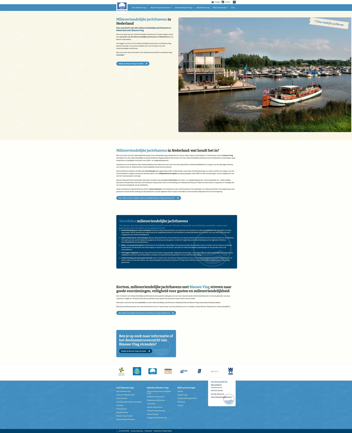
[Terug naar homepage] (122, 6)
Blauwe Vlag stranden (124, 416)
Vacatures (181, 402)
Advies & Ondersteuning (156, 411)
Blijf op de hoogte (219, 8)
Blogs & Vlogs (182, 395)
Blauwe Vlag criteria (154, 407)
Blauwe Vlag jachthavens (125, 419)
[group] (121, 371)
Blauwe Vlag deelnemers (160, 8)
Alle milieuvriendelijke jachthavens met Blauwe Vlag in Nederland (144, 313)
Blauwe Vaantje (122, 412)
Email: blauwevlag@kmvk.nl (221, 397)
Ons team (119, 405)
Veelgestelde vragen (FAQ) (187, 398)
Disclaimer (148, 431)
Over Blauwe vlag (125, 387)
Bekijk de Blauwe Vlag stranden (131, 64)
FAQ (232, 8)
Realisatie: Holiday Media (163, 431)
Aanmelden (151, 404)
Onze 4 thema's (121, 398)
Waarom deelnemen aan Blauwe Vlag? (159, 392)
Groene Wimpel (152, 414)
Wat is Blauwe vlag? (123, 391)
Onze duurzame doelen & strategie (129, 402)
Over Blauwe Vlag (139, 8)
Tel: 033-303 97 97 (217, 394)
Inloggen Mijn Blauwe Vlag (157, 418)
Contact (180, 405)
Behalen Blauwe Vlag (183, 8)
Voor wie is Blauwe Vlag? (125, 395)
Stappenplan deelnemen (156, 400)
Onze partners (121, 409)
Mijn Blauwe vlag (203, 8)
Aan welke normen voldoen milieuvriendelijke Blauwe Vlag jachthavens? (147, 198)
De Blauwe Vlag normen (156, 397)
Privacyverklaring (137, 431)
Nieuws (180, 391)
